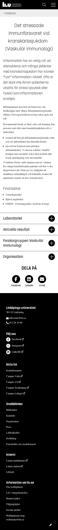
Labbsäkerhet (12, 432)
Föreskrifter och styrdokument (21, 444)
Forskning (10, 13)
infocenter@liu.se (17, 317)
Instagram (16, 345)
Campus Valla (13, 376)
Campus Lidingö (14, 393)
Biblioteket (11, 409)
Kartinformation (14, 370)
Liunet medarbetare (15, 460)
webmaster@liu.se (15, 519)
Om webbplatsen (14, 486)
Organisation (12, 421)
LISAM (10, 472)
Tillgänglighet (13, 504)
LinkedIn (16, 351)
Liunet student (13, 466)
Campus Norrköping (16, 387)
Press (8, 426)
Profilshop (11, 438)
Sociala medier (13, 509)
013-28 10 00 (15, 322)
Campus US (12, 381)
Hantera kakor (13, 498)
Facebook (16, 339)
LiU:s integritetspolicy (17, 492)
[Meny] (53, 4)
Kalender (10, 415)
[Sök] (44, 4)
